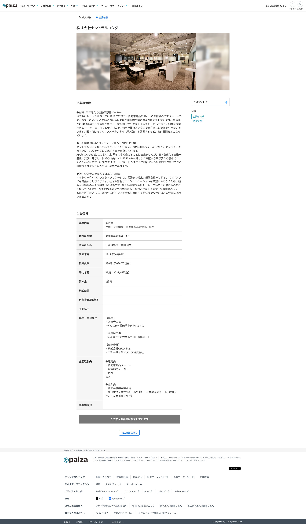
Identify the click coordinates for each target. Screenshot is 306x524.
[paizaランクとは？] (226, 102)
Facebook (117, 498)
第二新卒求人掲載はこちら (200, 505)
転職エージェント (156, 477)
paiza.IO (162, 491)
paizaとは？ (137, 5)
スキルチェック (113, 484)
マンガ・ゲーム (134, 484)
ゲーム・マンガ (108, 5)
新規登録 (300, 8)
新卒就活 (137, 477)
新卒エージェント (182, 477)
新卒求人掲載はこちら (171, 505)
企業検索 (204, 477)
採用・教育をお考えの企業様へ (111, 505)
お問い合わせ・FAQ (123, 512)
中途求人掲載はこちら (143, 505)
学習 (98, 484)
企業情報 (197, 120)
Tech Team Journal (105, 491)
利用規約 (79, 522)
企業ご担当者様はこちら (276, 5)
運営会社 (67, 522)
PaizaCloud (180, 491)
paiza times (130, 491)
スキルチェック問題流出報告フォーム (157, 512)
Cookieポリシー (117, 522)
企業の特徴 (198, 116)
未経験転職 (122, 477)
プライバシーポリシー (97, 522)
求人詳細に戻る (129, 432)
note (146, 491)
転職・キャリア (103, 477)
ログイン (292, 8)
